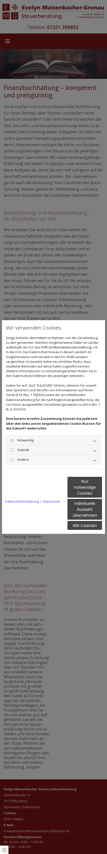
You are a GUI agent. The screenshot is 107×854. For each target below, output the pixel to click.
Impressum (51, 501)
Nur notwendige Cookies (85, 487)
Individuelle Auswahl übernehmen (85, 509)
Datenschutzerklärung (22, 501)
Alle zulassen (85, 525)
